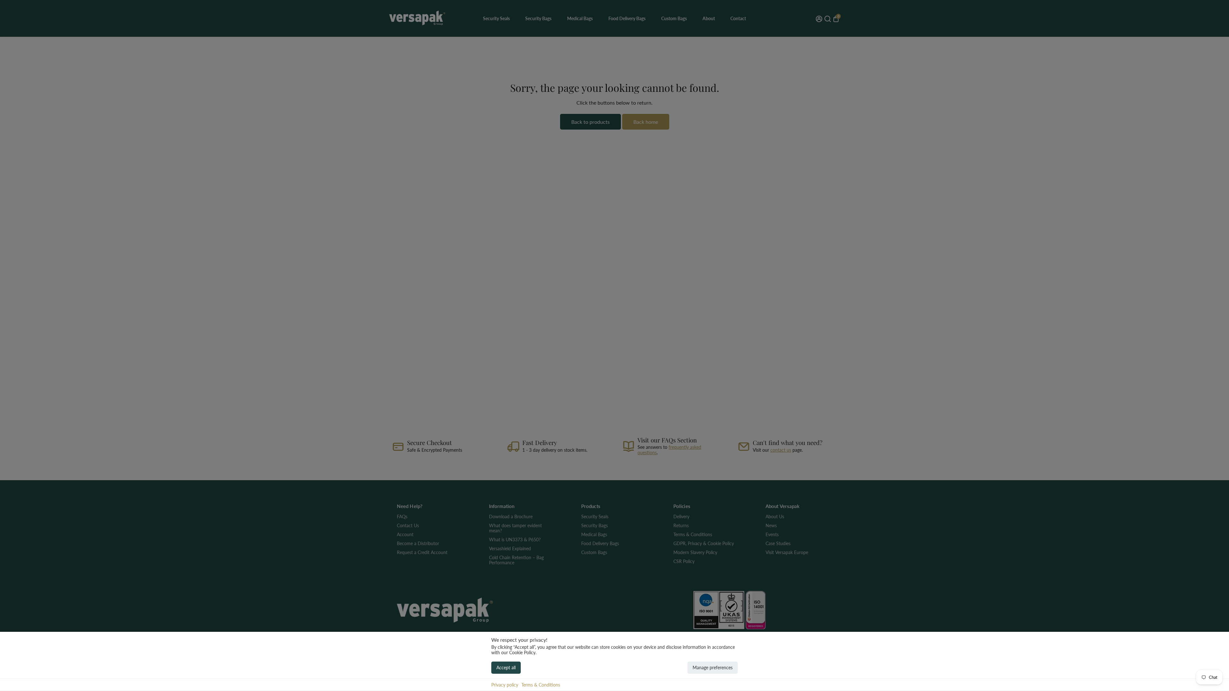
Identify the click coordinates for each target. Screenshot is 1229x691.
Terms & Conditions (540, 684)
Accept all (506, 667)
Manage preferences (713, 667)
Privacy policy (504, 684)
